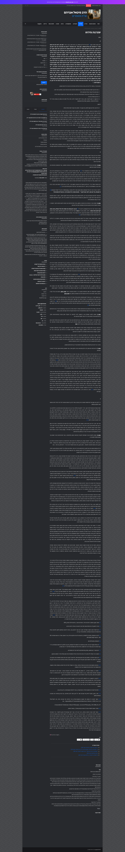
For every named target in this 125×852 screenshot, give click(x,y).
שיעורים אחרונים (44, 31)
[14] (94, 508)
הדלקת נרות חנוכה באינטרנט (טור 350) (89, 747)
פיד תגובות (44, 296)
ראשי (98, 23)
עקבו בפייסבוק (44, 99)
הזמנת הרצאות (92, 23)
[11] (92, 389)
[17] (54, 615)
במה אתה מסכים (43, 144)
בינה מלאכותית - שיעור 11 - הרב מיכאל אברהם (37, 42)
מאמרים (92, 28)
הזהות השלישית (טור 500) (92, 753)
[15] (63, 586)
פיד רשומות (43, 293)
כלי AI (45, 23)
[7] (79, 274)
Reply (98, 808)
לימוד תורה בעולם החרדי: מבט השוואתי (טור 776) (38, 121)
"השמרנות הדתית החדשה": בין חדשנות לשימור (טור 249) (85, 751)
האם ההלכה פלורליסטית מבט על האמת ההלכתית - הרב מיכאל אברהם (36, 49)
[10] (57, 360)
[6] (79, 214)
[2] (81, 171)
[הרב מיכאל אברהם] (81, 14)
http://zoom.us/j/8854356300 (40, 162)
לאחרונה (42, 109)
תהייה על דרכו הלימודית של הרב (41, 146)
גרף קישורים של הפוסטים (40, 283)
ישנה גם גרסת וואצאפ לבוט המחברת (40, 175)
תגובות (28, 109)
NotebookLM (36, 171)
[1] (89, 44)
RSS (44, 65)
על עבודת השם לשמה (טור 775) (41, 124)
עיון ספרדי (45, 140)
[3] (60, 186)
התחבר (44, 291)
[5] (77, 209)
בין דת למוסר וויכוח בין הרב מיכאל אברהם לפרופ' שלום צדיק (36, 39)
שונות (58, 23)
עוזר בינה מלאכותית (69, 2)
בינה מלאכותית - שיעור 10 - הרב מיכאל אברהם (37, 45)
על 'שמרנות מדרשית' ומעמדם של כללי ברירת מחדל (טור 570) (84, 749)
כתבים (81, 23)
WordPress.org (42, 298)
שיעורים (75, 23)
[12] (87, 420)
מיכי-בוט (45, 170)
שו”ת (86, 23)
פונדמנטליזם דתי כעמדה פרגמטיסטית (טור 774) (76, 5)
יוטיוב (44, 58)
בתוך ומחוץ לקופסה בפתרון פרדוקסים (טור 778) (38, 114)
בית (99, 28)
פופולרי (35, 109)
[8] (56, 301)
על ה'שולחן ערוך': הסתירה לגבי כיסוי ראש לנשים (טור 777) (37, 117)
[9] (88, 305)
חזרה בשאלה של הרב (43, 138)
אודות (62, 23)
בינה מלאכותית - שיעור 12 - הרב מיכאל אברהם (37, 35)
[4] (50, 190)
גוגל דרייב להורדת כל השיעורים (39, 67)
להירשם (44, 82)
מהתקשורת (68, 23)
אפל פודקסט (42, 62)
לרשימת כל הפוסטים (41, 281)
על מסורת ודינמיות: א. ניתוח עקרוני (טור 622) (88, 755)
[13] (75, 475)
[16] (53, 591)
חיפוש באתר (51, 23)
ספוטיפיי (43, 60)
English (39, 23)
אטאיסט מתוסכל (43, 142)
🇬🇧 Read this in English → (55, 734)
